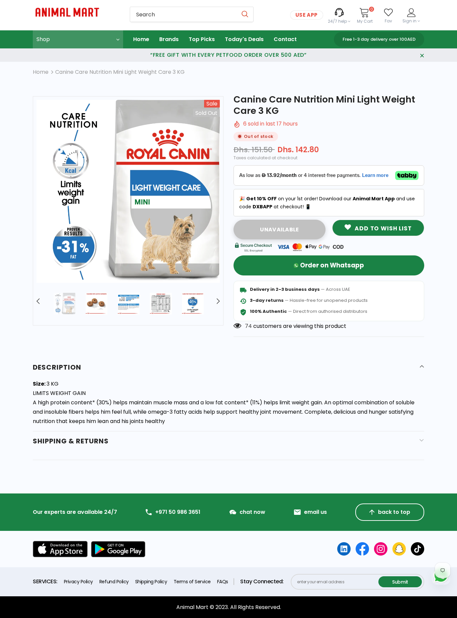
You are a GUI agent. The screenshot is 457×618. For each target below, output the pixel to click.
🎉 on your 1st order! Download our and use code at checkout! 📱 (327, 202)
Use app (306, 14)
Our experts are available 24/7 (75, 512)
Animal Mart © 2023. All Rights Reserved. (228, 607)
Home (41, 72)
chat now (252, 512)
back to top (394, 512)
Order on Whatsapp (332, 265)
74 (248, 326)
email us (315, 512)
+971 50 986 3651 (177, 512)
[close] (422, 55)
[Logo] (76, 12)
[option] (128, 191)
